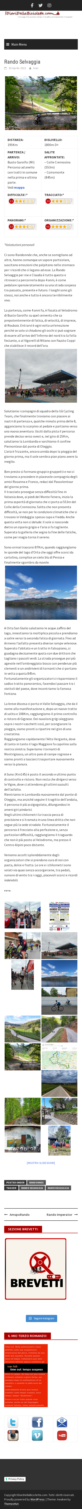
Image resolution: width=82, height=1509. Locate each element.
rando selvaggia (32, 1188)
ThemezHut (11, 1504)
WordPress (37, 1499)
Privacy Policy (16, 1478)
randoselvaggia (58, 1188)
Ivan (35, 68)
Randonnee (36, 1182)
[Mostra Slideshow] (41, 1163)
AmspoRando (20, 1214)
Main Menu (19, 44)
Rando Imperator (59, 1214)
